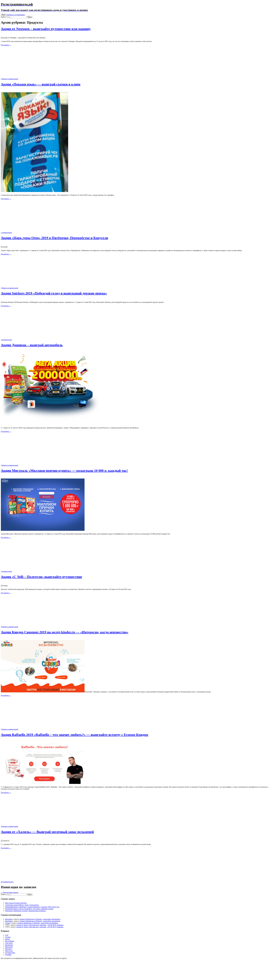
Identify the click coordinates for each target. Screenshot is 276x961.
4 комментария (6, 340)
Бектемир (8, 919)
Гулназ (7, 923)
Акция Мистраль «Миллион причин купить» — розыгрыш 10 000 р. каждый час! (64, 470)
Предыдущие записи (9, 892)
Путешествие (10, 953)
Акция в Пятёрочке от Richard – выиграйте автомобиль (39, 919)
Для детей (9, 943)
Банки (7, 939)
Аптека (8, 937)
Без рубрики (9, 941)
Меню (3, 15)
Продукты (9, 951)
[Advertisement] (138, 63)
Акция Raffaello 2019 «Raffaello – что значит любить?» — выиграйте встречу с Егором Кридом (74, 735)
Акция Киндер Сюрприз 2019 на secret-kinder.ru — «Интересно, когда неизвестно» (64, 632)
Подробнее (6, 45)
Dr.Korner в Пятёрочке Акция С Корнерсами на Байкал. (25, 911)
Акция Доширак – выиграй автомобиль (32, 345)
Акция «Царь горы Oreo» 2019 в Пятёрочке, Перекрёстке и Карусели (54, 238)
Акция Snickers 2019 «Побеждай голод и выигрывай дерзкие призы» (54, 293)
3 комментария (6, 571)
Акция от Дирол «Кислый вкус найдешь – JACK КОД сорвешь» (40, 925)
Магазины (9, 947)
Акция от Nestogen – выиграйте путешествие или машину (46, 29)
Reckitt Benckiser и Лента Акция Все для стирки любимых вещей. (29, 909)
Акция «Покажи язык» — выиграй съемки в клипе (40, 84)
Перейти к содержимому (16, 15)
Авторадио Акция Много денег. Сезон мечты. (22, 905)
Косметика (9, 945)
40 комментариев (7, 882)
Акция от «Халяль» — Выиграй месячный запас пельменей (47, 832)
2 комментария (6, 232)
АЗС (7, 935)
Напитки (8, 949)
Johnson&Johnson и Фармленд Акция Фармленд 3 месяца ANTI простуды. (32, 907)
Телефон (8, 955)
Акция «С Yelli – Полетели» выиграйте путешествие (41, 577)
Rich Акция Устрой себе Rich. (16, 903)
